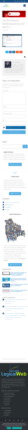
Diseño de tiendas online (9, 393)
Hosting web (7, 403)
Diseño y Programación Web (12, 202)
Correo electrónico (7, 113)
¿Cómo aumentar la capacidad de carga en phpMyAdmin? (19, 291)
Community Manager (9, 396)
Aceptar (9, 428)
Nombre (4, 107)
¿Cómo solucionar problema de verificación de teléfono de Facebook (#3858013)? (18, 274)
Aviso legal (6, 415)
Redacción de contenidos (9, 394)
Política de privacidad (17, 428)
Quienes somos (7, 412)
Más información (15, 264)
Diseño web (6, 404)
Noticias (7, 209)
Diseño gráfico (7, 399)
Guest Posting (7, 398)
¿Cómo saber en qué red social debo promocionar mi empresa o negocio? (19, 279)
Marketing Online (9, 204)
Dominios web (7, 401)
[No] (26, 426)
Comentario (5, 90)
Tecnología (8, 207)
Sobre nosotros (16, 164)
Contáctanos (15, 193)
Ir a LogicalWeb (7, 410)
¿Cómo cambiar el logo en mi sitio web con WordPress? (19, 285)
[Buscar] (25, 146)
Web (3, 120)
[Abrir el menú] (24, 5)
